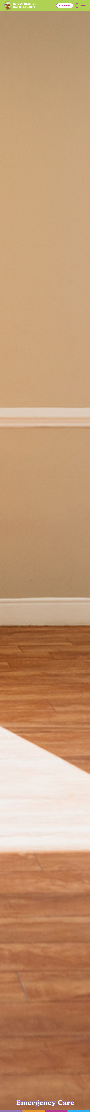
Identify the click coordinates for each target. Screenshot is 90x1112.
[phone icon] (77, 5)
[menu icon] (83, 5)
